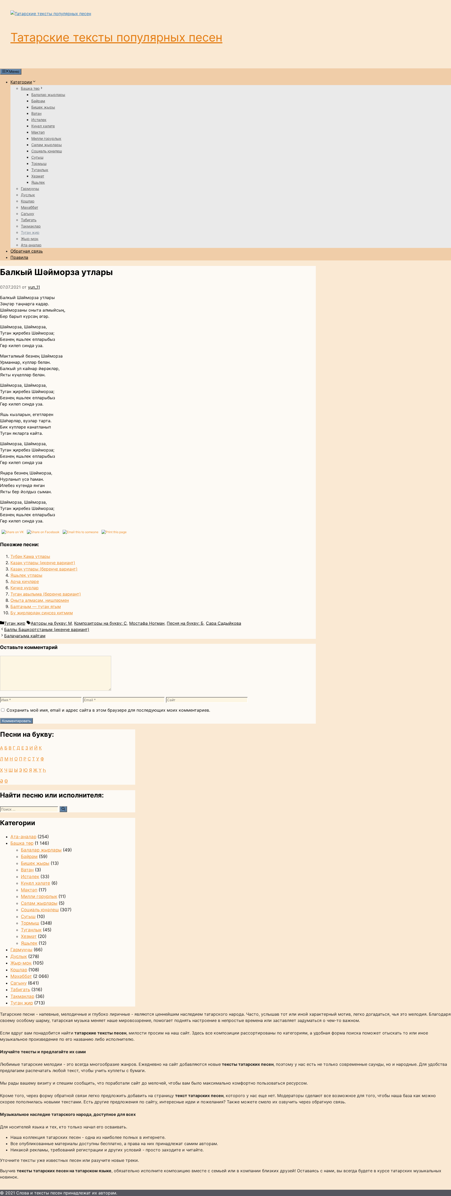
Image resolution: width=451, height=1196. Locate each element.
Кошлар (27, 201)
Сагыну (27, 213)
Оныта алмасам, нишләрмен (39, 600)
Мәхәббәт (29, 207)
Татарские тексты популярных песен (116, 37)
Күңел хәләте (43, 126)
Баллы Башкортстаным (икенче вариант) (46, 629)
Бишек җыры (43, 107)
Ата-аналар (31, 245)
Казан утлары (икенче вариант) (42, 562)
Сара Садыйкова (223, 623)
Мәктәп (38, 132)
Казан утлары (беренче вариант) (44, 569)
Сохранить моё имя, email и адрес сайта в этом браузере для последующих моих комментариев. (108, 710)
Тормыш (38, 163)
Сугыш (37, 157)
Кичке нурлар (24, 587)
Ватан (36, 113)
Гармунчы (30, 188)
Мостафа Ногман (146, 623)
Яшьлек (38, 182)
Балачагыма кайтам (24, 635)
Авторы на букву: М (51, 623)
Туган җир (30, 232)
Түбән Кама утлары (30, 556)
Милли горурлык (46, 138)
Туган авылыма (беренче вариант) (45, 594)
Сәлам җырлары (46, 144)
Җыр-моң (29, 238)
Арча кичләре (24, 581)
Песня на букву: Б (185, 623)
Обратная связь (26, 251)
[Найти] (63, 809)
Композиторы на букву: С (100, 623)
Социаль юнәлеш (46, 151)
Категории (21, 82)
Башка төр (30, 88)
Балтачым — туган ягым (35, 606)
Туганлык (39, 170)
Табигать (29, 220)
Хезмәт (37, 176)
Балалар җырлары (48, 94)
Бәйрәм (38, 101)
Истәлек (38, 119)
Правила (19, 257)
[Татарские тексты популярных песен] (50, 13)
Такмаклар (31, 226)
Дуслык (28, 195)
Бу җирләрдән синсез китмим (41, 612)
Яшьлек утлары (26, 575)
